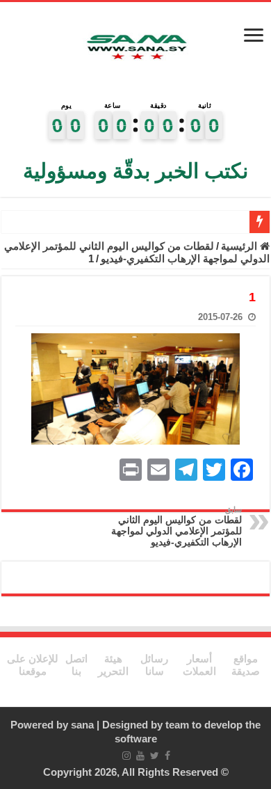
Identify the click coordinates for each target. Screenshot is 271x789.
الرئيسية (240, 246)
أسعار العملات (199, 665)
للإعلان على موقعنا (32, 665)
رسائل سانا (154, 665)
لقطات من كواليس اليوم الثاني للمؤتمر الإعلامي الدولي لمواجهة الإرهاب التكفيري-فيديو (137, 252)
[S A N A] (135, 48)
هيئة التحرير (113, 665)
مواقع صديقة (245, 665)
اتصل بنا (76, 665)
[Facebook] (167, 755)
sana (82, 725)
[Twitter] (155, 755)
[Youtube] (140, 755)
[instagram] (126, 755)
